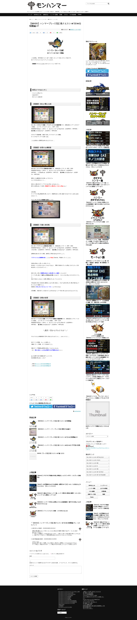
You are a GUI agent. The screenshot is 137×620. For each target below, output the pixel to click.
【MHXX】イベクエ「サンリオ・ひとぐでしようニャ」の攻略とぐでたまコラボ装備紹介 (97, 398)
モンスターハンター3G (92, 469)
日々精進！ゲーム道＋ (88, 603)
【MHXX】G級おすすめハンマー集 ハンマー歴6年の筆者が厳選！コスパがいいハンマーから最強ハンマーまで (98, 184)
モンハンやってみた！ (88, 608)
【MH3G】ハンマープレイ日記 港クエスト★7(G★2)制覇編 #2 (57, 437)
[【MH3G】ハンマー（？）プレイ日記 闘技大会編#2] (33, 432)
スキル (66, 14)
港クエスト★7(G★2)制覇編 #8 (43, 365)
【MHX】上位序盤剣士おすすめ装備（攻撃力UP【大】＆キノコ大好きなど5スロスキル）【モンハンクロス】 (97, 165)
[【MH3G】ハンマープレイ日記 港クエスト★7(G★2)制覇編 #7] (44, 32)
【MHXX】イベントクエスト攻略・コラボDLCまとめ (52, 511)
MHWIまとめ (37, 14)
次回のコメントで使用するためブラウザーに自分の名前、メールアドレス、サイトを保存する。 (53, 562)
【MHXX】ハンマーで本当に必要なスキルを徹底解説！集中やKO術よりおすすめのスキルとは (98, 204)
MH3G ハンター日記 (75, 29)
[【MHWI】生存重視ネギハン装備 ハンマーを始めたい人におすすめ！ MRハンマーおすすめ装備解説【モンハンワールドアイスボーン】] (98, 104)
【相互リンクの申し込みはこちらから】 (92, 591)
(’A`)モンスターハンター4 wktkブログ (91, 599)
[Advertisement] (55, 77)
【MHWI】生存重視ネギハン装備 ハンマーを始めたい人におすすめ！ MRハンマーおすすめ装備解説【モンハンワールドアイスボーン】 (97, 109)
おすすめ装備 (103, 488)
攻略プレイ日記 (92, 494)
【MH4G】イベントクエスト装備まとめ (97, 337)
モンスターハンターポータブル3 (95, 472)
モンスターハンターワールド (66, 592)
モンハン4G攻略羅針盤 (88, 594)
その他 (61, 605)
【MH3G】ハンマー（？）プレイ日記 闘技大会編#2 (53, 429)
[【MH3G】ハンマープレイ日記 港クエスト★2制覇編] (33, 423)
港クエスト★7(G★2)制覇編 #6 (43, 363)
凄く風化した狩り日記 (88, 592)
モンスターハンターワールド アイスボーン (69, 591)
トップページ (103, 485)
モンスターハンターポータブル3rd (67, 600)
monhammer (77, 411)
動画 (104, 494)
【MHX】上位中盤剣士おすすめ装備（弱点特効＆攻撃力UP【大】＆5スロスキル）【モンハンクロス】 (97, 282)
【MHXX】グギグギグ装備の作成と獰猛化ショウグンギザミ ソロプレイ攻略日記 (101, 506)
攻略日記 (45, 14)
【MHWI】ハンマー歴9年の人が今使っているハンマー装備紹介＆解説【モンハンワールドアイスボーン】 (97, 123)
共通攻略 (104, 491)
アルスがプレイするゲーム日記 (90, 595)
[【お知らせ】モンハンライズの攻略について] (98, 89)
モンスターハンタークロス (93, 460)
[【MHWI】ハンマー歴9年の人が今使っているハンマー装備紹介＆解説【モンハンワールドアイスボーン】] (98, 118)
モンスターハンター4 (92, 466)
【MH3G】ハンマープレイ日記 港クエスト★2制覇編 (54, 421)
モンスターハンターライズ (65, 607)
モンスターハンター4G (92, 463)
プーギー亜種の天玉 (87, 604)
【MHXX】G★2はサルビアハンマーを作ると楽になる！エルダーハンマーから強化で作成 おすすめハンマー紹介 (97, 320)
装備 (61, 14)
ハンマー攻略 (54, 14)
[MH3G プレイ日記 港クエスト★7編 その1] (33, 456)
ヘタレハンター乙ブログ (88, 600)
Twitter (80, 14)
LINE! (60, 32)
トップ (30, 14)
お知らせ (61, 604)
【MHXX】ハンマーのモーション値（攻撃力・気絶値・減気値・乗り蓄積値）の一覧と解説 (97, 262)
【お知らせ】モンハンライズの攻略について (97, 94)
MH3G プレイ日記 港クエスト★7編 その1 (50, 453)
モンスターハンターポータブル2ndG (96, 474)
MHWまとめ (92, 485)
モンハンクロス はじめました (90, 602)
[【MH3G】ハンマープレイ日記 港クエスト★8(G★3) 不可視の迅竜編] (33, 448)
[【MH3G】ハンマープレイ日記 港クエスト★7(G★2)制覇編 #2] (33, 440)
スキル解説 (92, 491)
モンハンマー (69, 617)
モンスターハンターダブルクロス (95, 457)
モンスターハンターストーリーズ (67, 603)
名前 (30, 556)
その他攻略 (73, 14)
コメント (31, 565)
